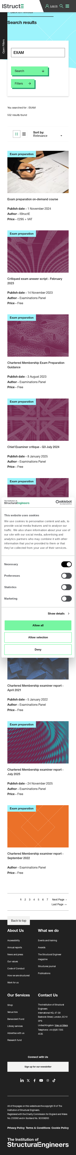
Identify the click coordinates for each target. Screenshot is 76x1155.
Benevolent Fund (15, 1019)
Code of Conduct (16, 968)
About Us (15, 930)
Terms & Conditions (38, 1127)
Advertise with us (15, 1033)
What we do (48, 930)
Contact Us (48, 995)
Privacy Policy (16, 1127)
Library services (15, 1026)
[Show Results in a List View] (24, 134)
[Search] (61, 6)
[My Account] (47, 6)
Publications (44, 973)
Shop (10, 1005)
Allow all (38, 625)
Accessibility (13, 940)
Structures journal (47, 966)
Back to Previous (21, 12)
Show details (56, 613)
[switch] (66, 576)
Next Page (58, 899)
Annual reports (14, 947)
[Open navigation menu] (67, 6)
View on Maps (61, 1025)
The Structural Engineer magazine (49, 957)
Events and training (47, 940)
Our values (12, 961)
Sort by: (39, 132)
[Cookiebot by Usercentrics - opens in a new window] (55, 502)
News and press (15, 954)
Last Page (57, 904)
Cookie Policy (60, 1127)
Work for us (13, 982)
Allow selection (38, 637)
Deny (38, 649)
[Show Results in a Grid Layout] (16, 134)
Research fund (14, 1040)
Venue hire (12, 1012)
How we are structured (18, 975)
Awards (41, 947)
